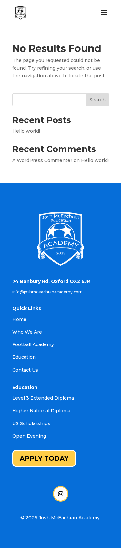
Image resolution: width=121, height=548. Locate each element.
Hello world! (26, 131)
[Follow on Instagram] (60, 494)
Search (97, 100)
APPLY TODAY (44, 458)
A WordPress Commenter (42, 160)
